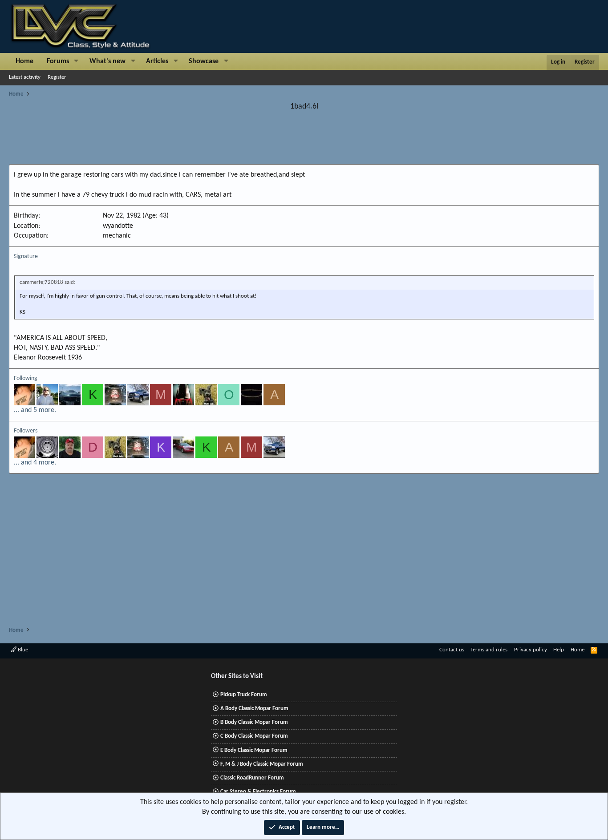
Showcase (204, 61)
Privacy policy (530, 650)
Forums (58, 61)
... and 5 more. (35, 410)
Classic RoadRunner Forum (252, 778)
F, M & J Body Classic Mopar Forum (261, 764)
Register (57, 77)
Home (24, 61)
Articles (157, 61)
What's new (107, 61)
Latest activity (25, 77)
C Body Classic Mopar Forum (254, 736)
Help (558, 650)
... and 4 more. (35, 462)
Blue (22, 650)
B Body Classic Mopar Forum (254, 722)
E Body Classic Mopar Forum (254, 750)
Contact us (451, 650)
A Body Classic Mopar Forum (254, 708)
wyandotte (118, 226)
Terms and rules (488, 650)
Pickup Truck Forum (243, 695)
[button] (76, 61)
